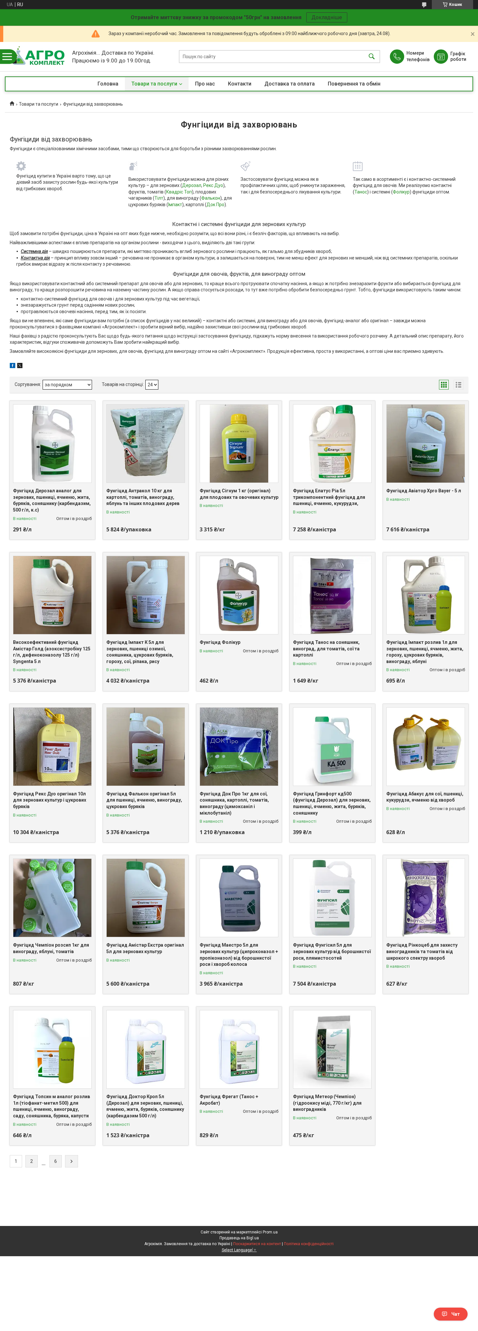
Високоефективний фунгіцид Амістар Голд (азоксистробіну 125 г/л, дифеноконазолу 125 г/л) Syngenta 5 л (51, 652)
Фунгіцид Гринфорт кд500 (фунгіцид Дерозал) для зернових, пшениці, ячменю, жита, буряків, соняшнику (332, 803)
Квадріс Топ (179, 191)
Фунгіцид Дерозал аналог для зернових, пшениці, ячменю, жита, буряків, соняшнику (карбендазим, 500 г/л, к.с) (52, 500)
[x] (19, 366)
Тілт (158, 198)
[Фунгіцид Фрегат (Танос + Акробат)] (239, 1049)
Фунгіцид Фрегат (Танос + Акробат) (229, 1100)
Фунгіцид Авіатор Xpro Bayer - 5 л (423, 490)
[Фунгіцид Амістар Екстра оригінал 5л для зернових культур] (145, 897)
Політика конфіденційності (309, 1244)
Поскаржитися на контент (257, 1244)
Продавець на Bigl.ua (239, 1238)
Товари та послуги (154, 84)
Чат (455, 1314)
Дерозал (191, 185)
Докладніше (327, 17)
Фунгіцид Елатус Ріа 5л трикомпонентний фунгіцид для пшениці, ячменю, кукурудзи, (329, 497)
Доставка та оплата (289, 84)
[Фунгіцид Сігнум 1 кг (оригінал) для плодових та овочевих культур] (239, 443)
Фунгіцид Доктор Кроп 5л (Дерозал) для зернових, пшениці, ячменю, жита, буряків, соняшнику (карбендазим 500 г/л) (145, 1106)
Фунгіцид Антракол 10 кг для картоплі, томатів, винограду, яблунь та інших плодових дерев (142, 497)
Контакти (239, 84)
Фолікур (401, 191)
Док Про (215, 204)
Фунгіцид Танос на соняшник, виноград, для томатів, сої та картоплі (326, 649)
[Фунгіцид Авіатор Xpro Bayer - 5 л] (425, 443)
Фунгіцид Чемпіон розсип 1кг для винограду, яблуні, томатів (51, 948)
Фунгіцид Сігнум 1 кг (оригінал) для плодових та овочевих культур (239, 494)
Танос (360, 191)
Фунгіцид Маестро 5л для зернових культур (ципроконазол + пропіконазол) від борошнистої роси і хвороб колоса (239, 954)
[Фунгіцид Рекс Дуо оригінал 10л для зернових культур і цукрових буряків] (52, 746)
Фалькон (210, 198)
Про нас (205, 84)
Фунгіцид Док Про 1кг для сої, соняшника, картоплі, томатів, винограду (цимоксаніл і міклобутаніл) (234, 803)
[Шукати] (371, 57)
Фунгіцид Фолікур (220, 642)
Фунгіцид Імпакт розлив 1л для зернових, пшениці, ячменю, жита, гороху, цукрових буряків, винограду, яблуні (424, 652)
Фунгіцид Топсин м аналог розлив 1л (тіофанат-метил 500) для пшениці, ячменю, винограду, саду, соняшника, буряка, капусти (51, 1106)
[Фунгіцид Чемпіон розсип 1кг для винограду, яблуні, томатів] (52, 897)
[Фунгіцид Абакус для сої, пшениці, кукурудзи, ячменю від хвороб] (425, 746)
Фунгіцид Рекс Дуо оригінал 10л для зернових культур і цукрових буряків (49, 800)
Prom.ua (270, 1232)
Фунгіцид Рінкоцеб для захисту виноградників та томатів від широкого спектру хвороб (422, 951)
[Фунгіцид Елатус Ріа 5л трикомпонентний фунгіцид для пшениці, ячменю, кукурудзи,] (332, 443)
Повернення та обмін (354, 84)
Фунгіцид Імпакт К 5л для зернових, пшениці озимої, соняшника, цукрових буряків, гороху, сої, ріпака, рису (139, 652)
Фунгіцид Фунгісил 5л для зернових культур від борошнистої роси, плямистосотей (332, 951)
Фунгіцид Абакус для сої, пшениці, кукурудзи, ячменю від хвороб (424, 797)
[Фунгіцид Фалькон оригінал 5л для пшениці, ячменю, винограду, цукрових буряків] (145, 746)
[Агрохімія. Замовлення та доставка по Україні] (37, 56)
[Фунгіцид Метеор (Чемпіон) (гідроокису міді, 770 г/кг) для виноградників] (332, 1049)
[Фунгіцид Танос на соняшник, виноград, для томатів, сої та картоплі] (332, 595)
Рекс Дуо (213, 185)
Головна (108, 84)
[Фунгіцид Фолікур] (239, 595)
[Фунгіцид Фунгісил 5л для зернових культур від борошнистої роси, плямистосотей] (332, 897)
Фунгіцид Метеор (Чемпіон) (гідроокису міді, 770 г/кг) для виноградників (327, 1103)
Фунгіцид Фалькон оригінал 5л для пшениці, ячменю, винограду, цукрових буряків (144, 800)
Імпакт (175, 204)
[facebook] (12, 366)
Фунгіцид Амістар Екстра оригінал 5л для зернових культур (145, 948)
